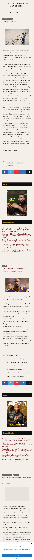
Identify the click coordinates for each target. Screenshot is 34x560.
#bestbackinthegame (13, 366)
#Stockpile (10, 165)
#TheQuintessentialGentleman (15, 380)
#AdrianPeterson (12, 359)
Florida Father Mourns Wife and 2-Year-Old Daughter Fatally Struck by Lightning (16, 463)
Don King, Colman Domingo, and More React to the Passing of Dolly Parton (16, 468)
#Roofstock (20, 162)
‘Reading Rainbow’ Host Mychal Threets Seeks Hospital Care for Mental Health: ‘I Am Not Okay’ (16, 249)
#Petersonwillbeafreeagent (14, 373)
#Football (24, 366)
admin (8, 24)
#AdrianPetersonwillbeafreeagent (16, 362)
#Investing (10, 162)
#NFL (22, 369)
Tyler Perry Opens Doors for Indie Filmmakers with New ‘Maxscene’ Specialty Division (17, 452)
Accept (17, 555)
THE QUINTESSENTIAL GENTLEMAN (17, 4)
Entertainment (7, 482)
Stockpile (5, 55)
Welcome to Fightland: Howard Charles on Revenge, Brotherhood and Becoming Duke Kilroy (17, 239)
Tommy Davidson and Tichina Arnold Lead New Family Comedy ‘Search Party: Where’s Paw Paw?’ (17, 458)
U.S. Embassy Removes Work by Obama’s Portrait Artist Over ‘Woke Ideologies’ (16, 447)
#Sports (27, 376)
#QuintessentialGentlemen (14, 376)
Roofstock (11, 93)
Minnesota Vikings (22, 301)
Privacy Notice (17, 558)
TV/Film (16, 482)
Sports (4, 269)
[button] (31, 543)
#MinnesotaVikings (12, 369)
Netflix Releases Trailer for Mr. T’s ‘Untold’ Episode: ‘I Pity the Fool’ (17, 244)
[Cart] (17, 12)
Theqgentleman (7, 18)
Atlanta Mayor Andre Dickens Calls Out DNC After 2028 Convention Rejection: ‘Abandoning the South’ (16, 233)
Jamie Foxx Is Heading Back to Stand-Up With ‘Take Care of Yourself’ (16, 255)
